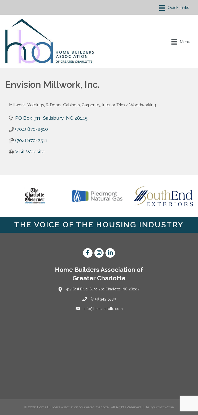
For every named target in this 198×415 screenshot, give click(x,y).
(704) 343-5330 (103, 299)
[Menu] (174, 8)
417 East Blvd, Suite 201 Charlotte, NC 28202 (102, 289)
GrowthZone (164, 407)
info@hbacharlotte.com (103, 309)
